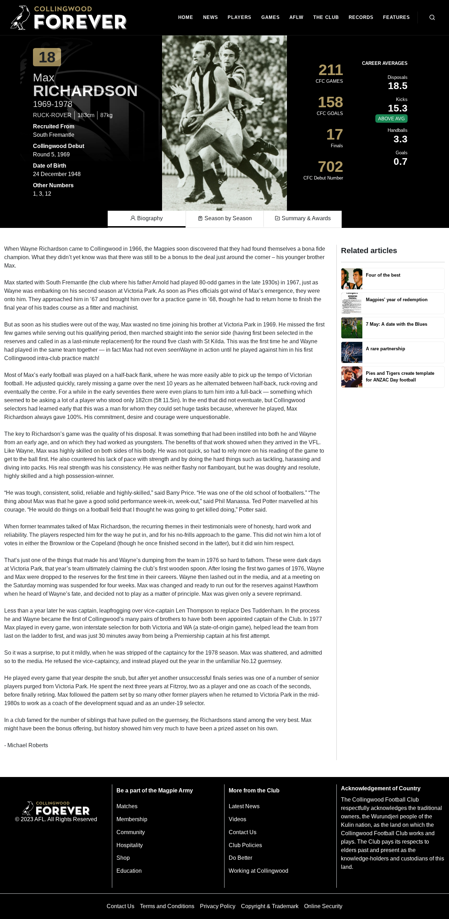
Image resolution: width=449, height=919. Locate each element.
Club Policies (245, 845)
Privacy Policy (217, 906)
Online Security (323, 906)
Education (129, 871)
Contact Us (242, 832)
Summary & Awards (305, 218)
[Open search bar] (432, 17)
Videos (237, 819)
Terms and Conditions (167, 906)
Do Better (240, 858)
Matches (127, 806)
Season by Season (227, 218)
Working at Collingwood (258, 871)
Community (130, 832)
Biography (149, 218)
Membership (131, 819)
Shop (123, 858)
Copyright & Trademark (270, 906)
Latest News (244, 806)
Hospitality (129, 845)
